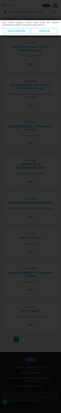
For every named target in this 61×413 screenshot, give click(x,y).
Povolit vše (44, 31)
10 (54, 339)
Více (30, 64)
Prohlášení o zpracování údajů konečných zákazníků (30, 379)
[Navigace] (55, 6)
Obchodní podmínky (30, 372)
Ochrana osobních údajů (30, 386)
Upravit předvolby (16, 31)
